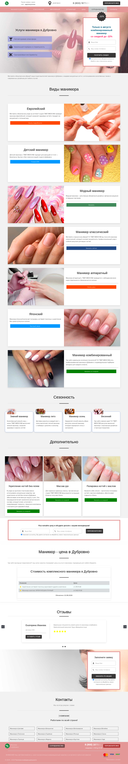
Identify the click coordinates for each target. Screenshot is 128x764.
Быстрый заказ (35, 326)
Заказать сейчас (91, 248)
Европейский (55, 9)
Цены (83, 9)
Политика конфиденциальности (26, 760)
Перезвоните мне (111, 3)
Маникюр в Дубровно (19, 9)
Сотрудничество (98, 9)
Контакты (113, 9)
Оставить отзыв (33, 636)
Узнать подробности (35, 123)
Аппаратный (70, 9)
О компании (64, 716)
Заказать (91, 205)
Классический (38, 9)
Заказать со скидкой (91, 371)
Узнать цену (91, 287)
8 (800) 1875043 (82, 3)
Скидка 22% (35, 162)
